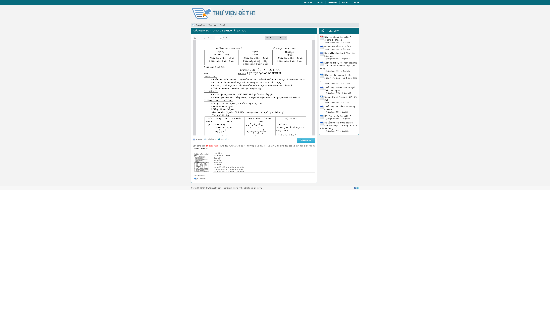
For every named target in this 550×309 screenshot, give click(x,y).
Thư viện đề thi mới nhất (232, 188)
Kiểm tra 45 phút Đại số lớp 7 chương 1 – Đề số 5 (337, 38)
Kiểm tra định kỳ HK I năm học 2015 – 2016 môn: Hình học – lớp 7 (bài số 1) (338, 65)
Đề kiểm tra (248, 188)
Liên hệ (356, 2)
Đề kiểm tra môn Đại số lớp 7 (337, 116)
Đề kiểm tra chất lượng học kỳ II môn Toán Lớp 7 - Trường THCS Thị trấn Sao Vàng (338, 125)
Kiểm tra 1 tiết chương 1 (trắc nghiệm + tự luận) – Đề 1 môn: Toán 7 (338, 78)
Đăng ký (320, 2)
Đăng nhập (332, 2)
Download (306, 140)
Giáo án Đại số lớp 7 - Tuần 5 (337, 46)
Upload (345, 2)
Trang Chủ (307, 2)
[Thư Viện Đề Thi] (233, 13)
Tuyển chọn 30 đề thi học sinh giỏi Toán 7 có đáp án (339, 89)
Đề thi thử (258, 188)
